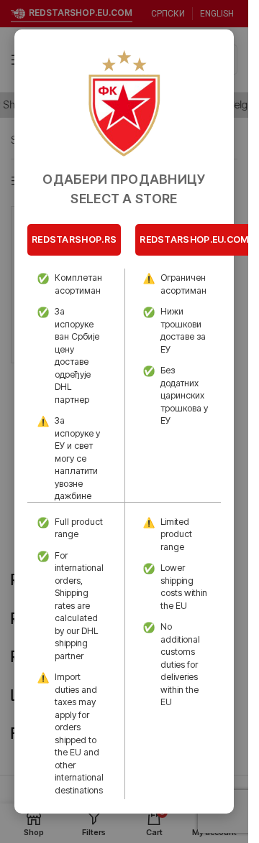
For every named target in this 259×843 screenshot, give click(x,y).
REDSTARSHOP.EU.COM (194, 239)
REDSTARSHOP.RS (74, 239)
